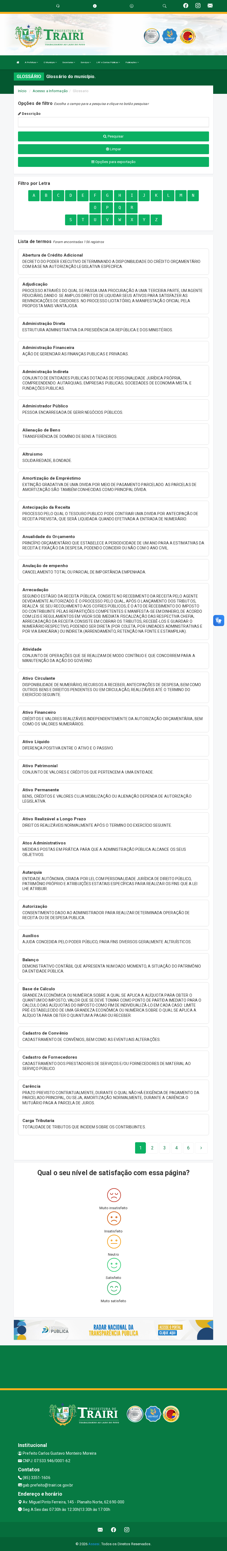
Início (22, 91)
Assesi (94, 1544)
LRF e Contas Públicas (107, 62)
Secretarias (68, 62)
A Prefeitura (31, 62)
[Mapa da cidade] (113, 1366)
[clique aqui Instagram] (127, 1529)
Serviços (85, 62)
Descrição (30, 114)
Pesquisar (115, 136)
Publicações (131, 62)
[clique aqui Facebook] (113, 1529)
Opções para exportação (115, 162)
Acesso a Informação (50, 91)
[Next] (201, 1148)
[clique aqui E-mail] (100, 1529)
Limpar (115, 149)
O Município (49, 62)
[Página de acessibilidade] (131, 6)
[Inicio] (18, 62)
